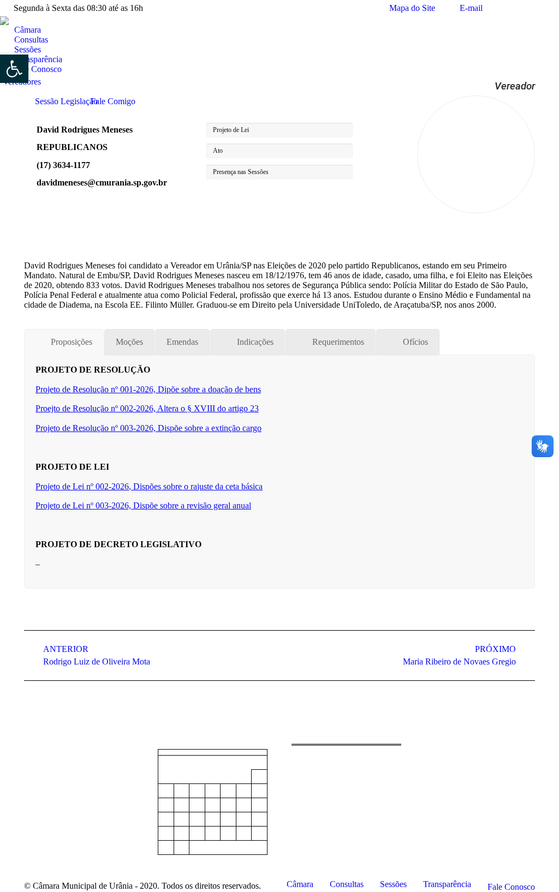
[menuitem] (23, 30)
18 (197, 819)
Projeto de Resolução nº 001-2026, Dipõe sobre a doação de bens (148, 389)
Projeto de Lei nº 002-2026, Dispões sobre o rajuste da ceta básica (149, 486)
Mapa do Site (412, 8)
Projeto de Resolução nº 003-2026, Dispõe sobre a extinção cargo (148, 428)
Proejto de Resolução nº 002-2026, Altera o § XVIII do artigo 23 (147, 408)
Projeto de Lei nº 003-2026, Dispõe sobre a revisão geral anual (143, 505)
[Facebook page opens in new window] (32, 784)
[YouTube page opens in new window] (48, 784)
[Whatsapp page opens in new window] (65, 784)
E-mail (471, 8)
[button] (14, 69)
